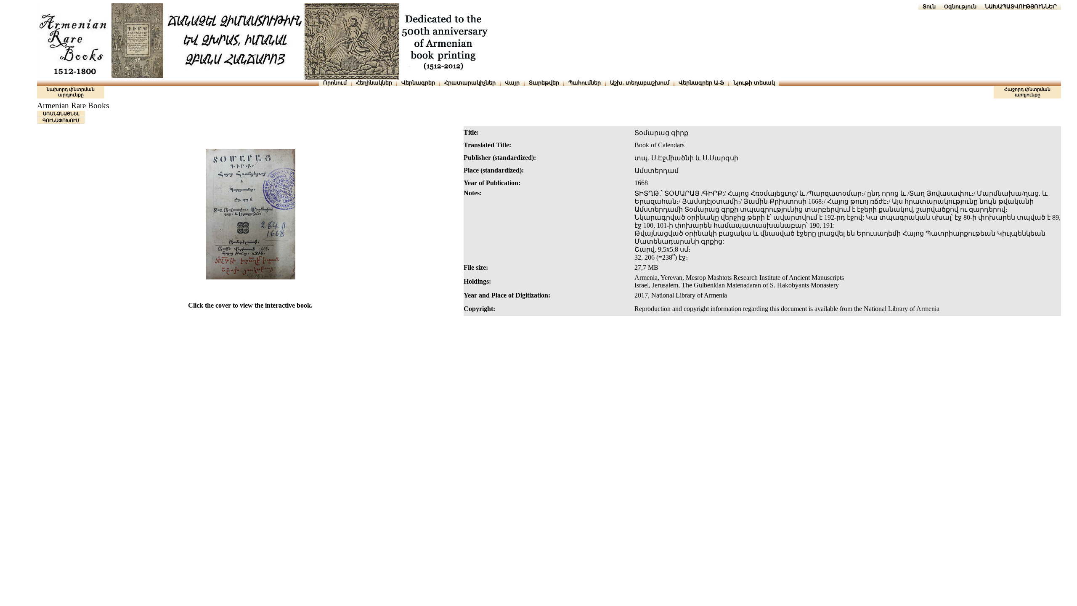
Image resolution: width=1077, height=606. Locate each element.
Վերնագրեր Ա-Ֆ (701, 83)
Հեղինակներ (374, 83)
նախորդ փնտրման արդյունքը (71, 92)
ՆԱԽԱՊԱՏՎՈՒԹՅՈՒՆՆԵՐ (1021, 6)
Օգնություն (960, 6)
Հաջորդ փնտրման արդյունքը (1027, 92)
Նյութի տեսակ (754, 83)
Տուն (929, 6)
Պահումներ (584, 83)
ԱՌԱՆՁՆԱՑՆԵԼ (61, 113)
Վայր (512, 83)
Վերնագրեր (418, 83)
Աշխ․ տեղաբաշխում (639, 83)
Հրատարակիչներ (470, 83)
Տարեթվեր (544, 83)
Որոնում (335, 83)
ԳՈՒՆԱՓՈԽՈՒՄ (61, 120)
